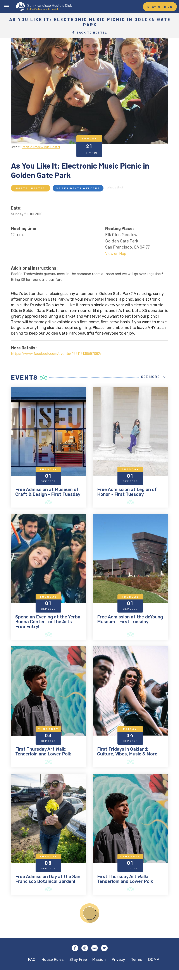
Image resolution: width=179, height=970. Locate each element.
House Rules (52, 959)
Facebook (75, 948)
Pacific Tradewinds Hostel (41, 146)
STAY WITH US (159, 6)
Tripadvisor (94, 948)
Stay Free (78, 959)
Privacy (118, 959)
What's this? (115, 187)
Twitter (104, 948)
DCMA (153, 959)
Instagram (84, 948)
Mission (99, 959)
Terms (136, 959)
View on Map (115, 253)
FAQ (31, 959)
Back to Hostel (91, 32)
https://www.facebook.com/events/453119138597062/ (56, 353)
